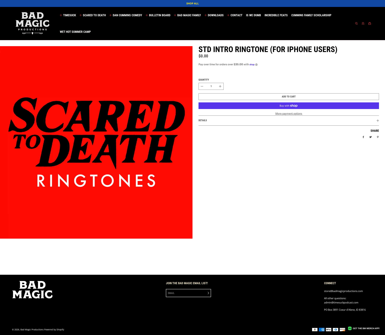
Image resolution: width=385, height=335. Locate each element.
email (171, 293)
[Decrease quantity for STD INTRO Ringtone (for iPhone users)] (202, 86)
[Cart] (369, 23)
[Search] (356, 23)
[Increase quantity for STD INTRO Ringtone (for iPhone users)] (220, 86)
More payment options (288, 113)
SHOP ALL (192, 3)
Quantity (204, 79)
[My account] (363, 23)
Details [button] (203, 120)
